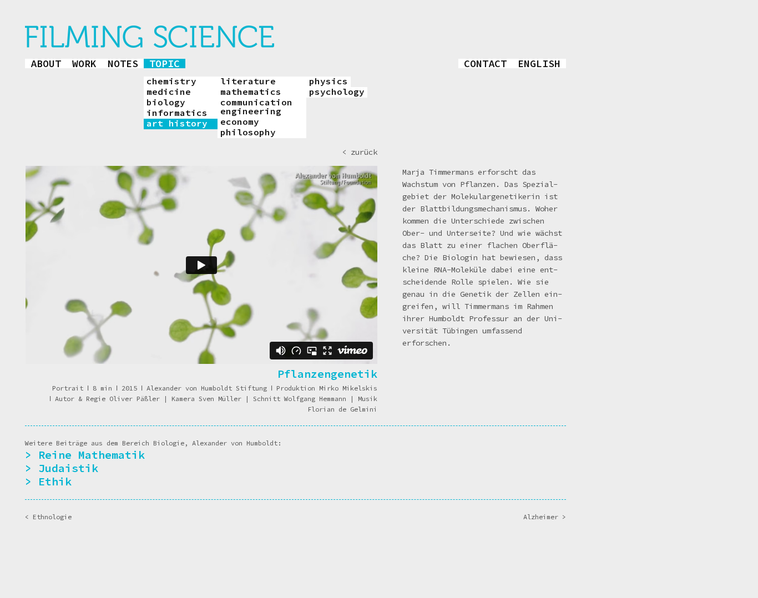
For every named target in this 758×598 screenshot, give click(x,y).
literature (248, 82)
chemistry (171, 82)
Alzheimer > (544, 517)
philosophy (248, 133)
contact (485, 63)
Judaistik (68, 468)
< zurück (359, 152)
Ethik (55, 481)
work (84, 63)
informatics (177, 113)
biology (165, 103)
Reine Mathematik (91, 455)
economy (239, 122)
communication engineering (256, 107)
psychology (337, 92)
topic (164, 63)
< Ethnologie (48, 517)
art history (177, 124)
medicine (168, 92)
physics (328, 82)
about (46, 63)
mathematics (250, 92)
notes (123, 63)
